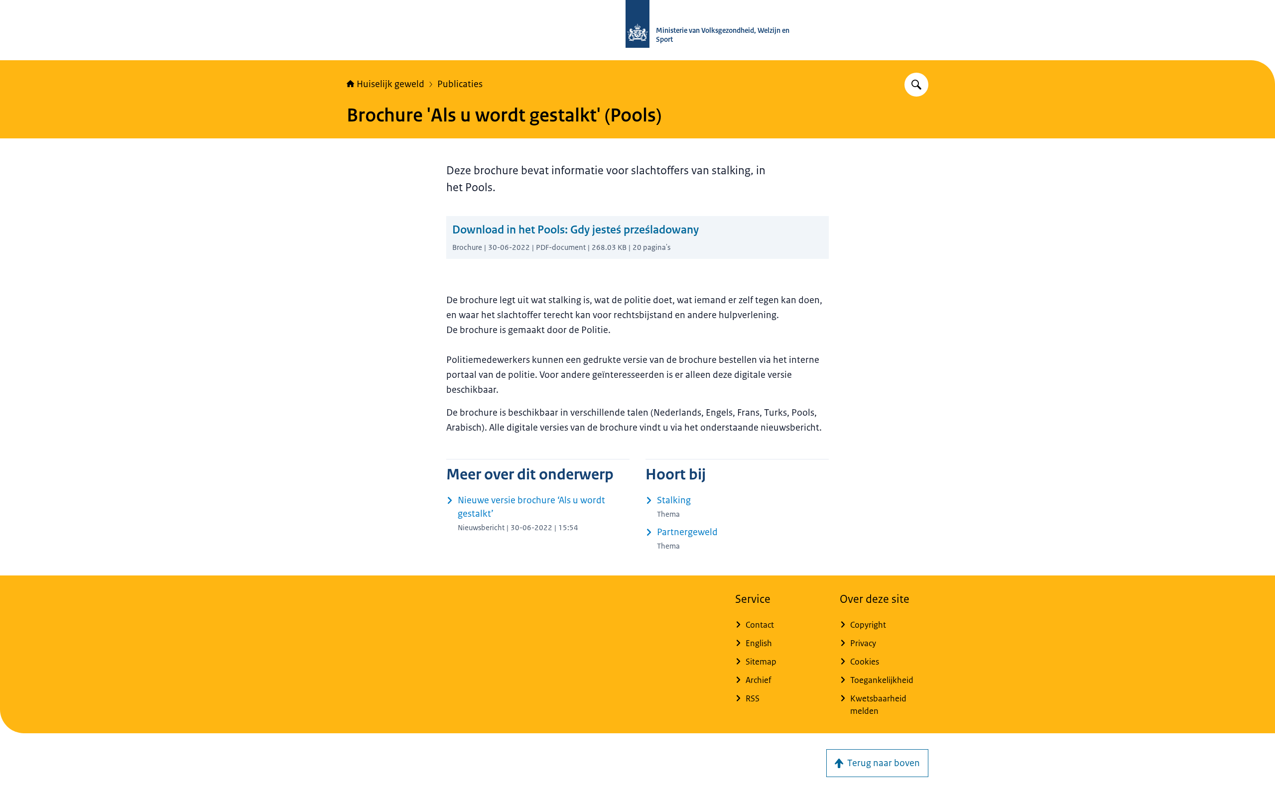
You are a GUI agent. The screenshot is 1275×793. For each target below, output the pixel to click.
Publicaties (460, 84)
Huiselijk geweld (390, 84)
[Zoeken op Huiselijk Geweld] (916, 85)
